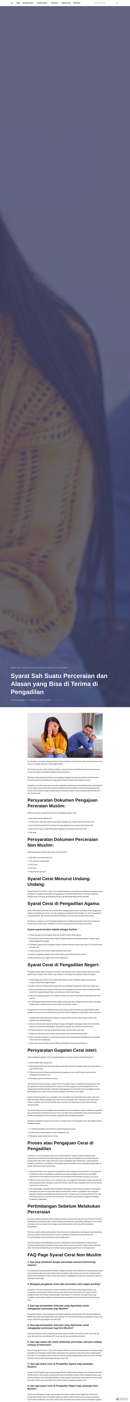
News (19, 667)
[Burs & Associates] (12, 3)
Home (18, 3)
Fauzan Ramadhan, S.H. (21, 700)
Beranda (13, 667)
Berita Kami (34, 700)
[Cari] (117, 3)
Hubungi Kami (66, 3)
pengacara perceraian (90, 1176)
